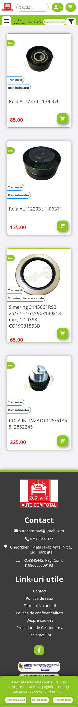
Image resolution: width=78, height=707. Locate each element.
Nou (29, 22)
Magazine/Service (54, 22)
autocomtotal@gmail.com (41, 530)
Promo (38, 22)
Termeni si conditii (40, 605)
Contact (39, 590)
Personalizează (16, 699)
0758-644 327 (41, 538)
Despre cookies (39, 620)
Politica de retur (40, 598)
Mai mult (56, 691)
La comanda (19, 21)
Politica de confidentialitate (40, 612)
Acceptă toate (62, 699)
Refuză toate (39, 699)
